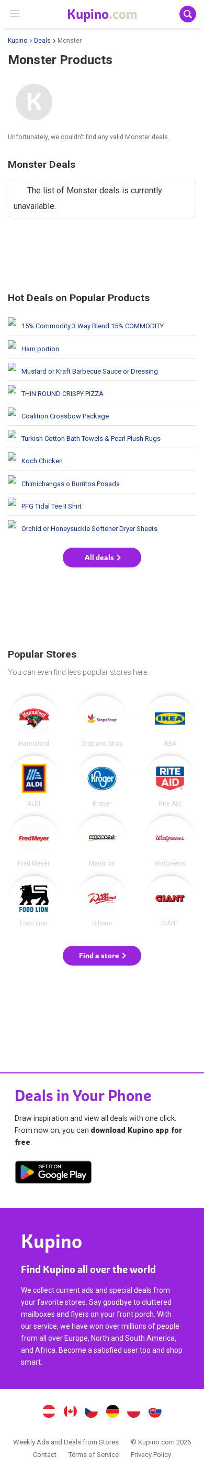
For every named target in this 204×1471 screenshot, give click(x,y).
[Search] (187, 14)
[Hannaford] (34, 721)
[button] (102, 557)
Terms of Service (94, 1454)
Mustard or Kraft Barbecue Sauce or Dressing (102, 369)
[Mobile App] (53, 1174)
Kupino (17, 40)
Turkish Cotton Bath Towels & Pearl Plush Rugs (102, 437)
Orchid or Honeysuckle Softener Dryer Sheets (102, 527)
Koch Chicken (102, 459)
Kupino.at (48, 1412)
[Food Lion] (34, 901)
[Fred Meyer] (34, 841)
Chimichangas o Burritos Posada (102, 482)
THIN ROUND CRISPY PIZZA (102, 392)
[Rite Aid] (170, 781)
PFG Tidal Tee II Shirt (102, 504)
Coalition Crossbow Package (102, 414)
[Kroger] (102, 781)
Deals (42, 40)
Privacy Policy (151, 1454)
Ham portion (102, 347)
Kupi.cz (91, 1412)
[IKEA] (170, 721)
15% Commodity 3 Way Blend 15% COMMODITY (102, 324)
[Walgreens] (170, 841)
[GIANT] (170, 901)
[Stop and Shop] (102, 721)
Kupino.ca (70, 1412)
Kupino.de (112, 1412)
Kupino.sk (155, 1412)
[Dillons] (102, 901)
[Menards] (102, 841)
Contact (44, 1454)
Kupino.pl (134, 1412)
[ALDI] (34, 781)
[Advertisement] (102, 256)
